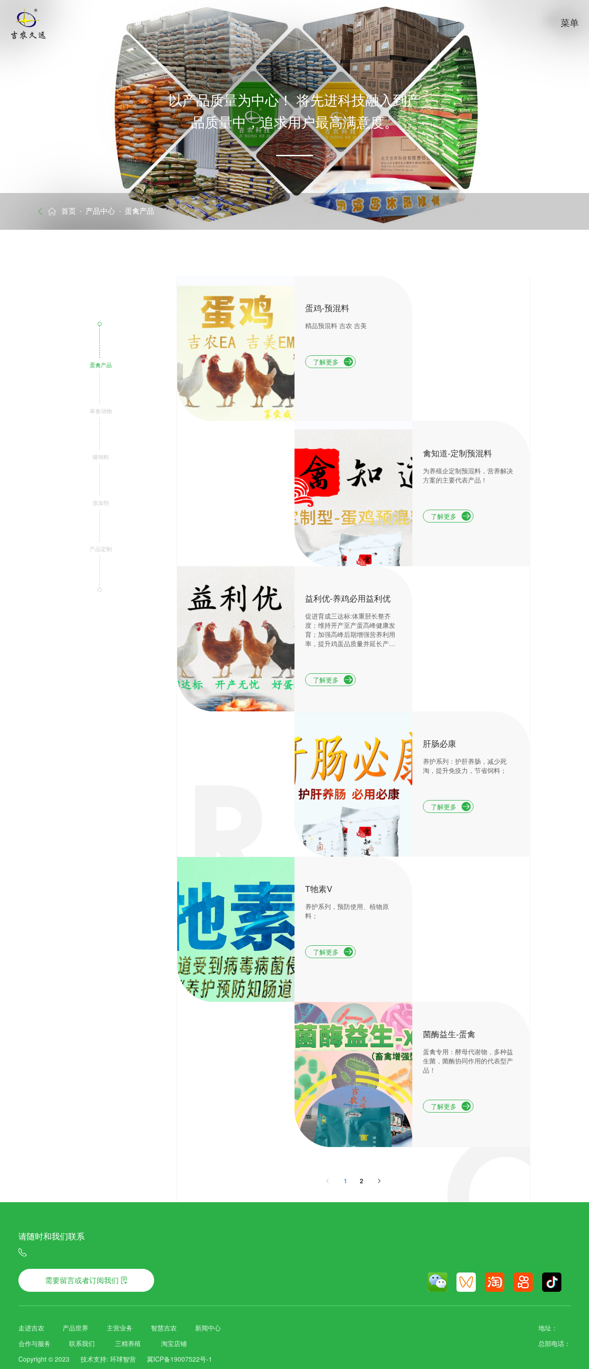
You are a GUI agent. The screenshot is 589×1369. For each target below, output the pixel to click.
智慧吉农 (164, 1327)
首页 (68, 211)
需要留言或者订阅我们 (82, 1280)
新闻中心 (208, 1327)
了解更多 (326, 361)
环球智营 (123, 1358)
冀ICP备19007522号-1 (179, 1358)
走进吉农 (31, 1327)
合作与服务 (34, 1343)
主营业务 (120, 1327)
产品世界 (75, 1327)
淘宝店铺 (174, 1343)
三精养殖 (128, 1343)
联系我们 (82, 1343)
